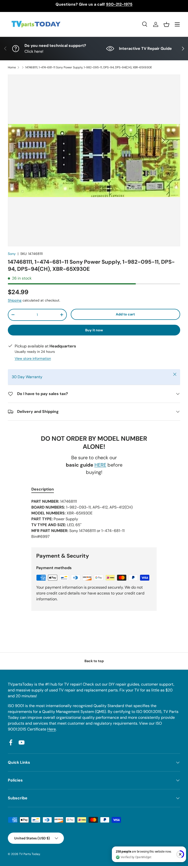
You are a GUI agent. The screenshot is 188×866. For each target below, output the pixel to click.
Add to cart (125, 314)
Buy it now (94, 330)
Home (12, 67)
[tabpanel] (94, 519)
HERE (100, 465)
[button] (166, 24)
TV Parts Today (29, 854)
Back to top (94, 661)
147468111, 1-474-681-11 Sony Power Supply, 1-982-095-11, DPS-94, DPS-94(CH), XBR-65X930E (88, 67)
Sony (12, 253)
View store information (33, 358)
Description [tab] (42, 489)
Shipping (15, 300)
